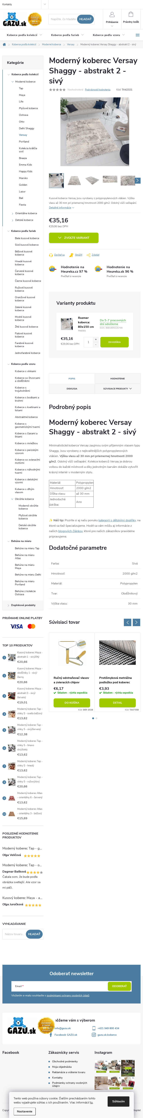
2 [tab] (96, 718)
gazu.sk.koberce (107, 1035)
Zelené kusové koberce (23, 308)
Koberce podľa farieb (23, 231)
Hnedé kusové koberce (23, 263)
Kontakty (7, 4)
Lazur (22, 191)
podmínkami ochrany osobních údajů (68, 995)
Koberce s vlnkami (25, 371)
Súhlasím (118, 1101)
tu (91, 1102)
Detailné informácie (60, 207)
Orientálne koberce (26, 213)
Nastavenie (24, 1111)
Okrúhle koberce (24, 499)
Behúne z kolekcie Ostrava (25, 592)
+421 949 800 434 (108, 1028)
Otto (21, 121)
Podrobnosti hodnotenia (97, 89)
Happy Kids (25, 171)
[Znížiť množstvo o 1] (95, 344)
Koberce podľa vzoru (23, 364)
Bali (21, 198)
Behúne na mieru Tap (27, 548)
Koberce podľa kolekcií (25, 74)
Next (136, 622)
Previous (127, 622)
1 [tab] (93, 718)
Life (21, 101)
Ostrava (23, 115)
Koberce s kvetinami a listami (27, 408)
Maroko (23, 178)
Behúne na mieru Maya (24, 566)
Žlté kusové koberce (26, 327)
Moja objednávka (62, 1066)
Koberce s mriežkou (26, 443)
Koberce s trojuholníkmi (22, 389)
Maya (22, 95)
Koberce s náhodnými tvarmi (27, 471)
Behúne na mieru (21, 541)
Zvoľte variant (76, 238)
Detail (117, 703)
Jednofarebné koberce (27, 353)
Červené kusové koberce (24, 272)
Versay (23, 135)
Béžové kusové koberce (23, 253)
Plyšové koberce (28, 108)
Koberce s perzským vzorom (26, 451)
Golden (23, 185)
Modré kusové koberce (23, 318)
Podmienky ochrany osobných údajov (69, 1084)
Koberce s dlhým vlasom (24, 490)
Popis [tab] (72, 378)
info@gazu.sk (63, 1028)
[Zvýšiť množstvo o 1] (95, 339)
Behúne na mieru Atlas (24, 556)
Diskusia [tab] (72, 388)
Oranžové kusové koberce (25, 299)
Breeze (23, 158)
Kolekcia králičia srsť (28, 150)
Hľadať (85, 19)
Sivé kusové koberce (27, 245)
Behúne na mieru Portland (24, 583)
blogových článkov (70, 531)
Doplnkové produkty (23, 605)
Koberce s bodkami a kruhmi (27, 399)
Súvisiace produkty (115, 388)
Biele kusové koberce (27, 238)
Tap (21, 88)
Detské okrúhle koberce (27, 527)
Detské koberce (24, 220)
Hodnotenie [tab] (117, 378)
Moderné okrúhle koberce (28, 507)
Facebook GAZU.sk (66, 1035)
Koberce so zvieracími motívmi (27, 461)
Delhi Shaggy (26, 128)
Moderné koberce (25, 81)
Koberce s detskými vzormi (26, 481)
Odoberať (119, 986)
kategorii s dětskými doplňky (117, 520)
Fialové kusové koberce (23, 335)
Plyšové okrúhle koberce (28, 517)
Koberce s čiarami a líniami (26, 435)
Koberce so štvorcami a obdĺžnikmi (27, 379)
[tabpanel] (72, 672)
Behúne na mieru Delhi (28, 574)
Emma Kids (25, 164)
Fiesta (22, 205)
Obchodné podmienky (65, 1061)
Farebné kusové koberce (24, 344)
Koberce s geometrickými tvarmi (27, 425)
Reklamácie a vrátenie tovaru (68, 1072)
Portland (24, 141)
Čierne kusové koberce (28, 281)
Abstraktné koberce (26, 417)
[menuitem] (24, 35)
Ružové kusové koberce (24, 289)
